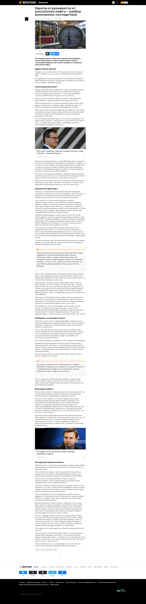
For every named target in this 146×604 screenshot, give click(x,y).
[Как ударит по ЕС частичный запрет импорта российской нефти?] (60, 438)
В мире (54, 549)
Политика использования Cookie (107, 582)
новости (44, 567)
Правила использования (33, 582)
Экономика (48, 549)
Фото (90, 567)
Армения (51, 567)
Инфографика (98, 567)
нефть (42, 549)
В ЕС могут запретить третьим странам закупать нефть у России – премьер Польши (60, 152)
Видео (106, 567)
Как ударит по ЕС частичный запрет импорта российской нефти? (56, 452)
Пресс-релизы (60, 582)
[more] (83, 156)
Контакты (44, 582)
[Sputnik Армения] (28, 4)
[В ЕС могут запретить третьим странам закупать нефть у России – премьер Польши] (60, 138)
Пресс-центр (114, 567)
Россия (37, 549)
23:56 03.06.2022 (40, 18)
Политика (68, 567)
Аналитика (83, 567)
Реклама (51, 582)
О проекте (22, 582)
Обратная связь (55, 584)
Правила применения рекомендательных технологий (33, 584)
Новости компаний (71, 582)
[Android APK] (121, 591)
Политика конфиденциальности (87, 582)
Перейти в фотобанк (53, 50)
